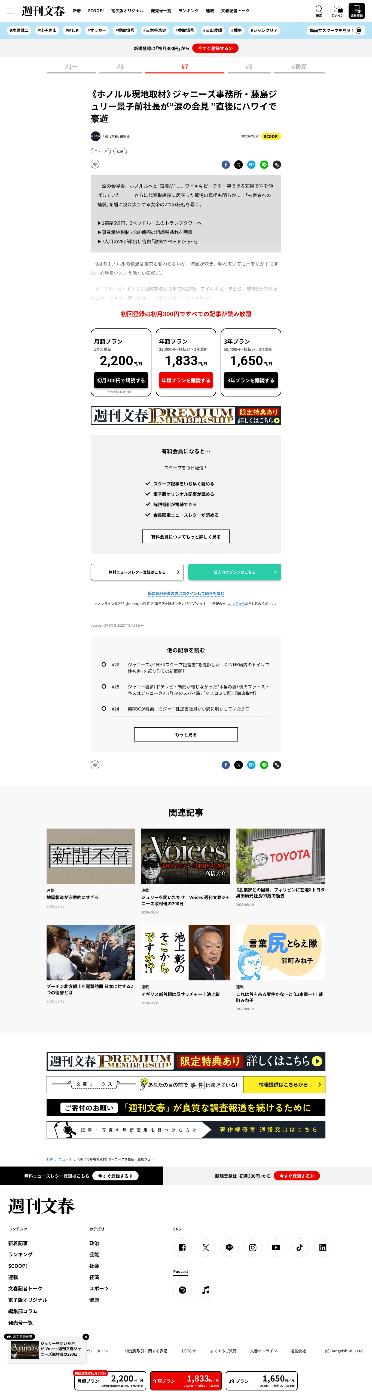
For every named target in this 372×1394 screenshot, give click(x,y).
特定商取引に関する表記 (146, 1351)
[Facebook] (182, 1247)
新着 (77, 11)
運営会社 (298, 1351)
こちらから (237, 603)
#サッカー (96, 30)
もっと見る (186, 734)
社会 (120, 151)
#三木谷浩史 (154, 30)
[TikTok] (299, 1247)
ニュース (100, 151)
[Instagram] (252, 1247)
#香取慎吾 (124, 30)
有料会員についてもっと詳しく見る (186, 536)
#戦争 (236, 30)
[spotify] (182, 1290)
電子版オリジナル (127, 11)
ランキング (188, 11)
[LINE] (229, 1247)
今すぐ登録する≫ (215, 48)
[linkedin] (323, 1247)
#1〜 (71, 67)
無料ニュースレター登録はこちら (137, 572)
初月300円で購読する (121, 380)
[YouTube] (276, 1247)
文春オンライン (263, 1351)
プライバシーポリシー (93, 1351)
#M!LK (72, 30)
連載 (210, 11)
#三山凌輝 (212, 30)
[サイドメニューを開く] (11, 11)
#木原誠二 (19, 30)
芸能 (94, 1254)
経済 (94, 1277)
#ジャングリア (264, 30)
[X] (206, 1247)
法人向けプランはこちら (235, 572)
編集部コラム (23, 1311)
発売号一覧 (161, 11)
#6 (120, 67)
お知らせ (188, 1351)
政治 (94, 1243)
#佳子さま (47, 30)
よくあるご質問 (223, 1351)
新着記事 (18, 1243)
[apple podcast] (206, 1290)
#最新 (299, 67)
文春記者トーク (235, 11)
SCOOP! (96, 11)
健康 (94, 1299)
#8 (249, 67)
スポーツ (99, 1288)
